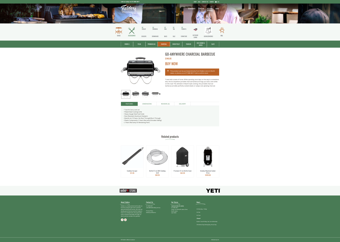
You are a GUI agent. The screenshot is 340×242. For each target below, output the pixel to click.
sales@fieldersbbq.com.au (153, 207)
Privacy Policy (149, 211)
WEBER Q (127, 44)
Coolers (143, 36)
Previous (121, 94)
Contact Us (205, 1)
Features (129, 104)
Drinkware (155, 36)
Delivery (182, 104)
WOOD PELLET (176, 44)
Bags (165, 36)
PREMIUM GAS (151, 44)
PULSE (139, 44)
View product (132, 161)
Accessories (191, 9)
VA (218, 239)
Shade (217, 9)
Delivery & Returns (151, 212)
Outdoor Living (195, 36)
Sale (199, 1)
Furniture (201, 9)
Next (160, 94)
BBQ (222, 36)
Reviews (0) (165, 104)
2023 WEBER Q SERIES (201, 44)
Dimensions (147, 104)
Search (212, 1)
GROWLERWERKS (208, 36)
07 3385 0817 (135, 1)
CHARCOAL (164, 44)
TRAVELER (188, 44)
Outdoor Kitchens (210, 9)
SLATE (213, 44)
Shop (195, 1)
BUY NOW (171, 63)
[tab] (129, 104)
